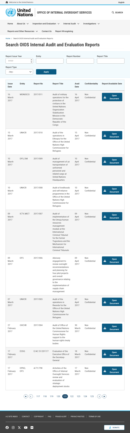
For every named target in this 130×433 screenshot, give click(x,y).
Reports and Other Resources (20, 31)
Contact (26, 416)
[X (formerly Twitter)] (19, 427)
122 (72, 396)
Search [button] (119, 12)
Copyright (39, 416)
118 (45, 396)
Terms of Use (95, 416)
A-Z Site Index (12, 416)
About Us (20, 23)
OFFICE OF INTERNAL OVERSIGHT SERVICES (64, 12)
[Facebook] (8, 427)
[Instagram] (13, 427)
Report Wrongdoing (64, 31)
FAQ (49, 416)
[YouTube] (26, 427)
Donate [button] (115, 427)
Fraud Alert (61, 416)
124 (85, 396)
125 (92, 396)
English (121, 2)
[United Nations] (19, 12)
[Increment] (31, 59)
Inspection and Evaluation (43, 23)
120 (58, 396)
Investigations (88, 23)
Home (10, 23)
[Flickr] (32, 427)
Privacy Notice (77, 416)
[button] (112, 97)
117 (38, 396)
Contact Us (47, 31)
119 (51, 396)
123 (78, 396)
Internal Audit (68, 23)
